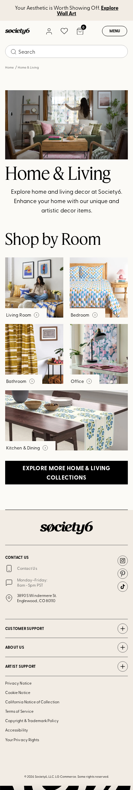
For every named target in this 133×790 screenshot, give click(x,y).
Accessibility (16, 729)
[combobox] (66, 51)
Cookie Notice (17, 692)
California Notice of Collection (32, 701)
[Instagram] (123, 561)
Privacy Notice (18, 683)
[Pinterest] (123, 573)
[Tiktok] (123, 586)
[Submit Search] (13, 51)
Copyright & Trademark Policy (32, 720)
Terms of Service (19, 711)
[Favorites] (64, 31)
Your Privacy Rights (22, 739)
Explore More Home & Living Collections (66, 473)
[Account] (48, 31)
